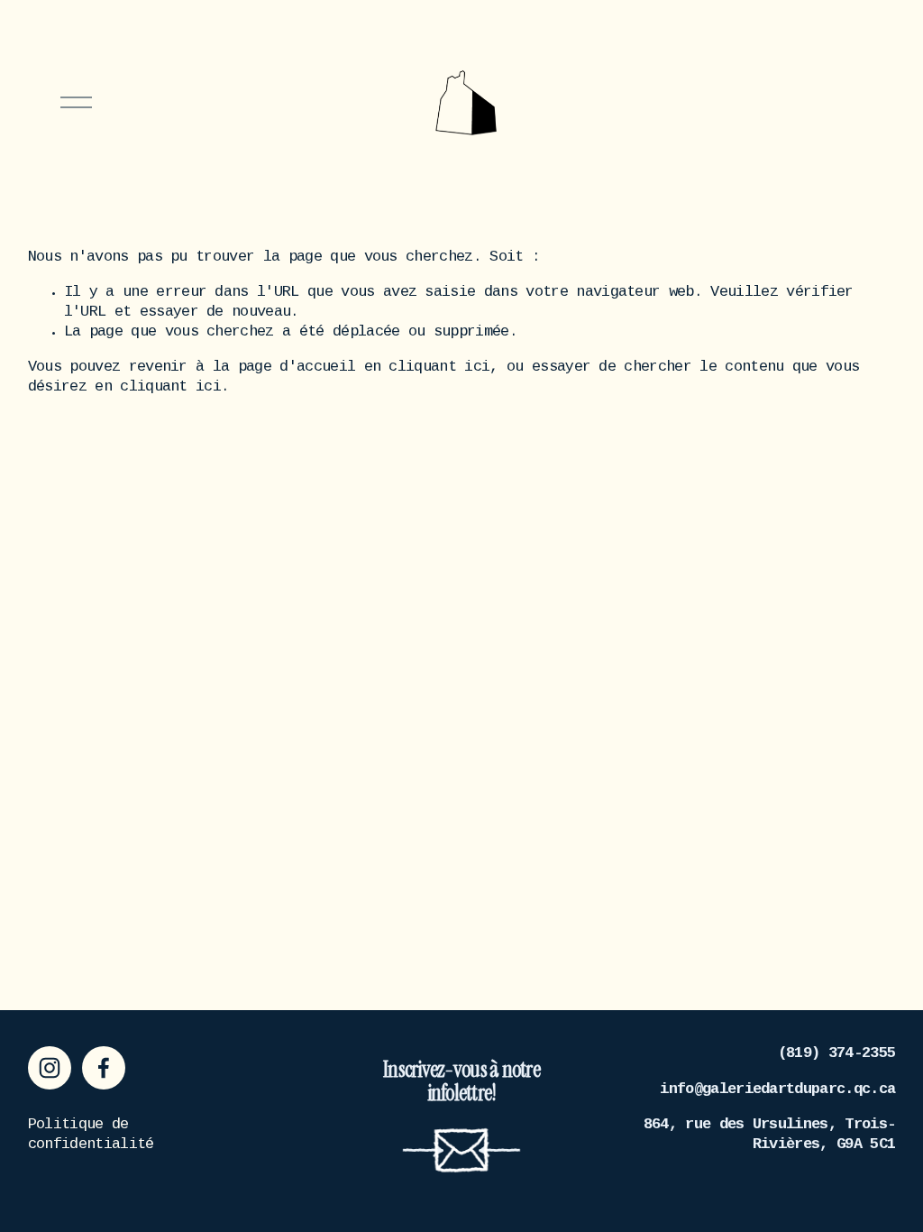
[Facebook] (103, 1067)
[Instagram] (49, 1067)
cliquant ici (438, 367)
